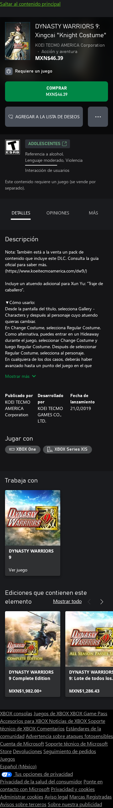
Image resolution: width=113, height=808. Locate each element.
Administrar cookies (21, 796)
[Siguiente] (101, 601)
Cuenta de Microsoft (22, 743)
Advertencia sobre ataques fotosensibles (69, 736)
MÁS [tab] (93, 213)
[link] (32, 533)
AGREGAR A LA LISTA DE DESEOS (47, 117)
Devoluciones (27, 751)
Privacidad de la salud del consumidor (41, 781)
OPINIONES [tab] (57, 213)
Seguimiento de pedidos (69, 751)
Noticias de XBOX (68, 720)
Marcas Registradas (90, 796)
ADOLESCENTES (44, 144)
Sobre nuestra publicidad (75, 804)
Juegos (7, 758)
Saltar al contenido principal (30, 3)
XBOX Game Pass (88, 713)
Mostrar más (17, 376)
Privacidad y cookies (73, 789)
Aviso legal (56, 796)
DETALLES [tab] (21, 213)
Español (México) (18, 766)
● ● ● (98, 116)
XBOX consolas (16, 713)
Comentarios (51, 728)
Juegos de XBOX (52, 713)
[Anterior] (89, 601)
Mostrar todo (67, 601)
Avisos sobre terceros (23, 804)
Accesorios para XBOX (24, 720)
